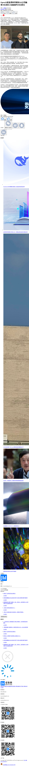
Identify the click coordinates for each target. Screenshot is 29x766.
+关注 (2, 573)
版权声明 (6, 686)
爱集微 (5, 7)
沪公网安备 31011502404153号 (9, 764)
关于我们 (22, 686)
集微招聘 (10, 686)
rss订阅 (2, 687)
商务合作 (25, 686)
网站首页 (2, 686)
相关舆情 (2, 9)
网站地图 (18, 686)
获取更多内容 (4, 616)
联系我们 (14, 686)
